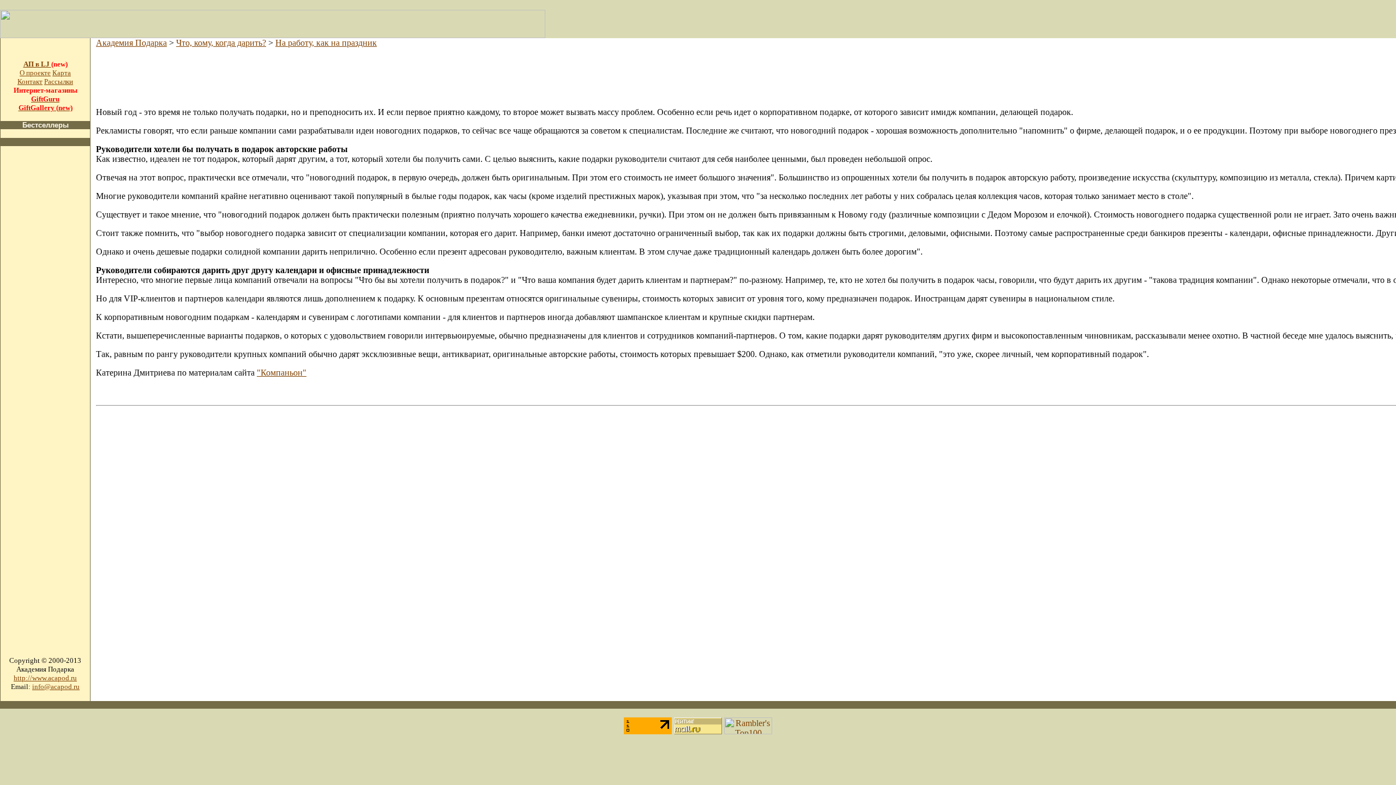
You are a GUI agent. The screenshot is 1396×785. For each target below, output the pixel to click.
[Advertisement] (45, 318)
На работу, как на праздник (326, 42)
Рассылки (58, 81)
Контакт (30, 81)
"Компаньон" (281, 372)
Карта (61, 73)
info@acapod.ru (56, 687)
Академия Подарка (131, 42)
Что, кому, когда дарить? (221, 42)
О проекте (35, 73)
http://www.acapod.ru (45, 678)
